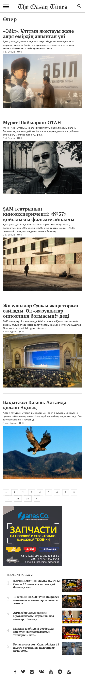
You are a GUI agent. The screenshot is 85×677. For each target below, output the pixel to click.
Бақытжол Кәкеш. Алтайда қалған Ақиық (34, 405)
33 (17, 498)
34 (27, 498)
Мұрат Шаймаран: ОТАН (32, 122)
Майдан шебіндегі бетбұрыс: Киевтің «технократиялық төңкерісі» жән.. (33, 632)
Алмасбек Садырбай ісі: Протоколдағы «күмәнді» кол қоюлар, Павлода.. (33, 616)
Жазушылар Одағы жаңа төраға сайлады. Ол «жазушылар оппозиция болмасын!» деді (40, 310)
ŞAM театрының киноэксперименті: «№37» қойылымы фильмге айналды (39, 214)
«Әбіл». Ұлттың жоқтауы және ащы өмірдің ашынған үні (38, 33)
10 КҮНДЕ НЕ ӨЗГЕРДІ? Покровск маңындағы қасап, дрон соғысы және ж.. (36, 600)
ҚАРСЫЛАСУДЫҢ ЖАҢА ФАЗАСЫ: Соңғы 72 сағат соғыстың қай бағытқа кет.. (37, 584)
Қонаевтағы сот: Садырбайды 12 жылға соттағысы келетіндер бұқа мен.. (36, 647)
